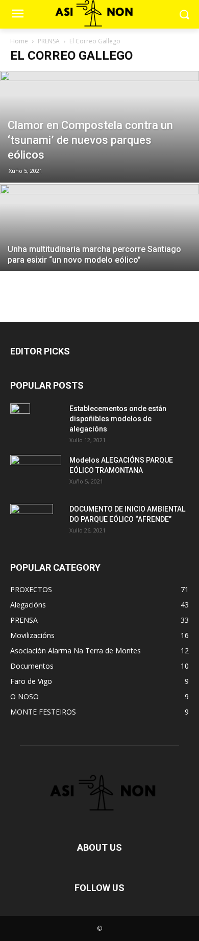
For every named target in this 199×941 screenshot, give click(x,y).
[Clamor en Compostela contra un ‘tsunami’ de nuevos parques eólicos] (99, 127)
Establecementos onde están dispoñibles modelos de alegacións (117, 418)
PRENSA (49, 41)
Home (19, 41)
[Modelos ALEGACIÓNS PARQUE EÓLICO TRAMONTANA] (35, 472)
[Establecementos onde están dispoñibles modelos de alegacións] (20, 421)
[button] (184, 14)
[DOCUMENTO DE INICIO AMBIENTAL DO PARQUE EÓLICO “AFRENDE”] (31, 522)
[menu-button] (17, 15)
